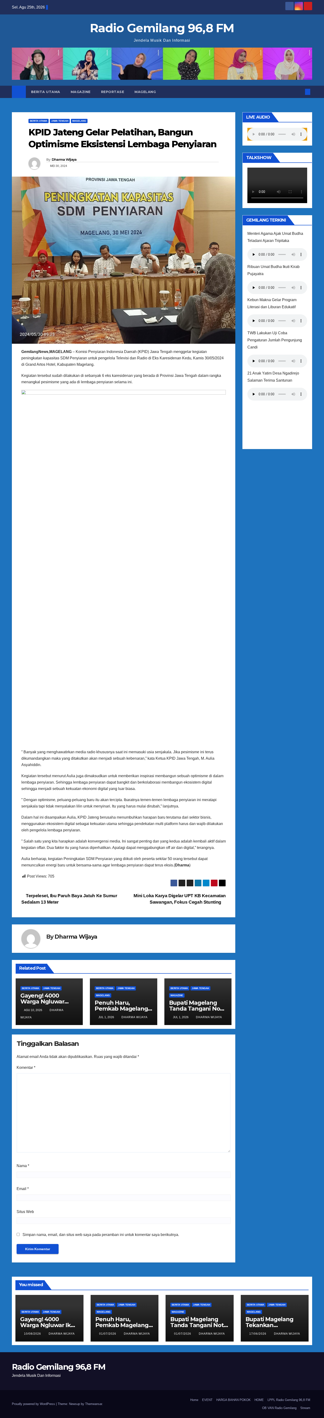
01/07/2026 (108, 1333)
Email (23, 1189)
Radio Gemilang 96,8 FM (162, 28)
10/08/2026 (33, 1333)
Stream (305, 1408)
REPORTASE (112, 92)
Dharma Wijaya (64, 159)
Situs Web (25, 1212)
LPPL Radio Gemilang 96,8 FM (289, 1400)
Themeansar (93, 1404)
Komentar (26, 1068)
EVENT (207, 1400)
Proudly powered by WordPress (34, 1404)
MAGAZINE (81, 92)
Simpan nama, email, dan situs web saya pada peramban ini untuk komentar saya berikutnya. (101, 1235)
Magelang (145, 92)
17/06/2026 (258, 1333)
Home (194, 1400)
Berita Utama (45, 92)
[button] (299, 92)
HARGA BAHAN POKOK (233, 1400)
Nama (23, 1166)
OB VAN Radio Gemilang (279, 1408)
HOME (259, 1400)
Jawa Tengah (59, 121)
